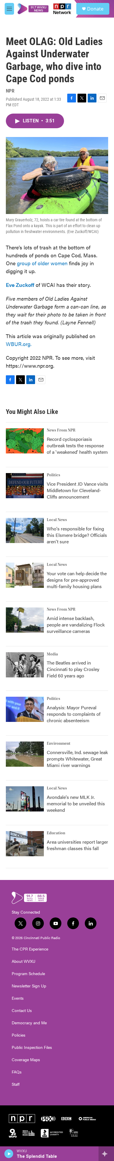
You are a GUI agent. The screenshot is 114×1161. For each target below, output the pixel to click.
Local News (57, 520)
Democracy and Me (29, 1022)
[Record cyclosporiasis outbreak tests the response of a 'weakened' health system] (25, 440)
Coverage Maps (26, 1059)
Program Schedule (28, 973)
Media (52, 654)
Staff (16, 1084)
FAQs (17, 1072)
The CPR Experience (30, 949)
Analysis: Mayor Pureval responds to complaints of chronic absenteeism (74, 714)
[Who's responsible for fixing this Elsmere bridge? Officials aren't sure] (25, 530)
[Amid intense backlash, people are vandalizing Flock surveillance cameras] (25, 620)
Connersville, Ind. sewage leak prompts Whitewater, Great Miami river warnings (77, 758)
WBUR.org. (19, 343)
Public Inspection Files (32, 1047)
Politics (53, 475)
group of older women (41, 263)
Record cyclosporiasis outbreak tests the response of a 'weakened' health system (77, 445)
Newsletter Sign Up (29, 986)
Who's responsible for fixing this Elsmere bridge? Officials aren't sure (77, 535)
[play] (9, 1154)
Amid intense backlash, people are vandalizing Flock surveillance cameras (76, 624)
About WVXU (23, 961)
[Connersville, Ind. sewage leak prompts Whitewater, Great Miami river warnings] (25, 754)
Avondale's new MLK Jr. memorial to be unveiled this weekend (76, 803)
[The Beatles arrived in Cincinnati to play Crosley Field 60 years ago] (25, 664)
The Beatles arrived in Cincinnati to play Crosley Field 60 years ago (73, 669)
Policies (18, 1035)
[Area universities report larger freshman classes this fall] (25, 843)
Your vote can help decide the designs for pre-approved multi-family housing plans (77, 580)
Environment (58, 743)
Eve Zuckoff (20, 284)
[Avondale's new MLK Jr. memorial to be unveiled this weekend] (25, 798)
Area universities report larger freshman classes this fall (77, 845)
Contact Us (22, 1010)
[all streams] (106, 1153)
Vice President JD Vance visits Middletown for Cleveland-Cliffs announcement (77, 490)
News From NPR (61, 430)
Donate (95, 8)
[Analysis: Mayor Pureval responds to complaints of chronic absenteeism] (25, 709)
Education (56, 833)
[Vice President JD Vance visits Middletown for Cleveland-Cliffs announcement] (25, 485)
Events (18, 998)
